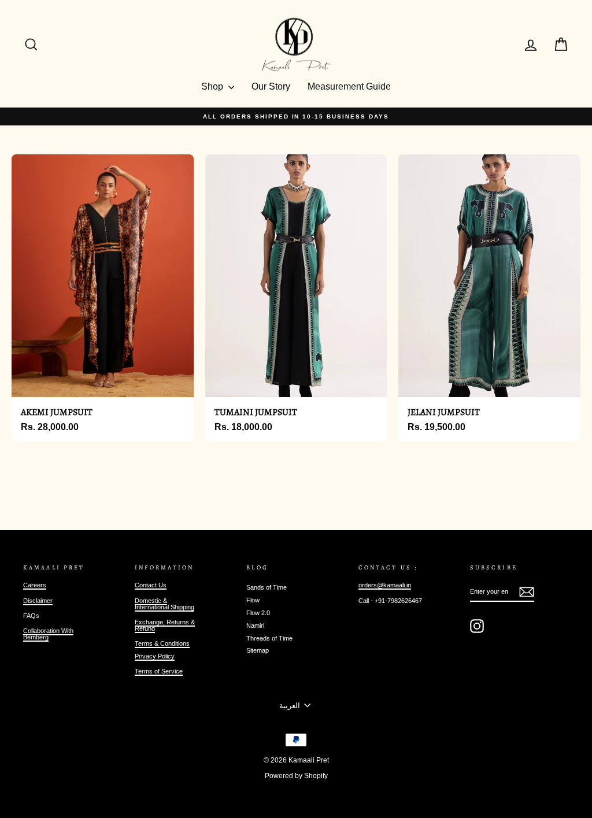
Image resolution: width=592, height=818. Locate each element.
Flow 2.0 (258, 612)
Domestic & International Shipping (164, 603)
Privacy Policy (155, 656)
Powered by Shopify (296, 776)
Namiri (255, 625)
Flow (253, 600)
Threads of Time (269, 638)
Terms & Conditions (162, 643)
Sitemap (257, 650)
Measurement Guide (349, 86)
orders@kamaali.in (384, 585)
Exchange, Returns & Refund (165, 625)
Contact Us (150, 585)
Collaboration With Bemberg (48, 634)
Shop (213, 86)
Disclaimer (38, 600)
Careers (34, 585)
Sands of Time (266, 587)
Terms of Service (159, 671)
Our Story (270, 86)
